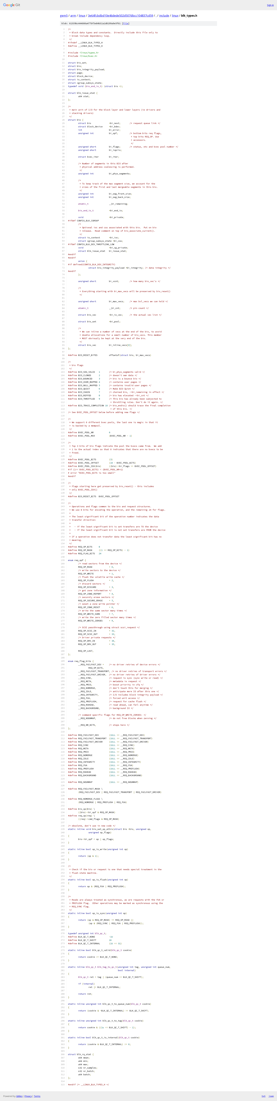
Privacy (28, 1096)
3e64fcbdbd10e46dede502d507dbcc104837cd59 (120, 15)
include (164, 15)
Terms (37, 1096)
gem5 (64, 15)
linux (82, 15)
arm (73, 15)
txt (263, 1096)
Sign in (270, 5)
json (271, 1096)
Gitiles (19, 1096)
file (125, 23)
